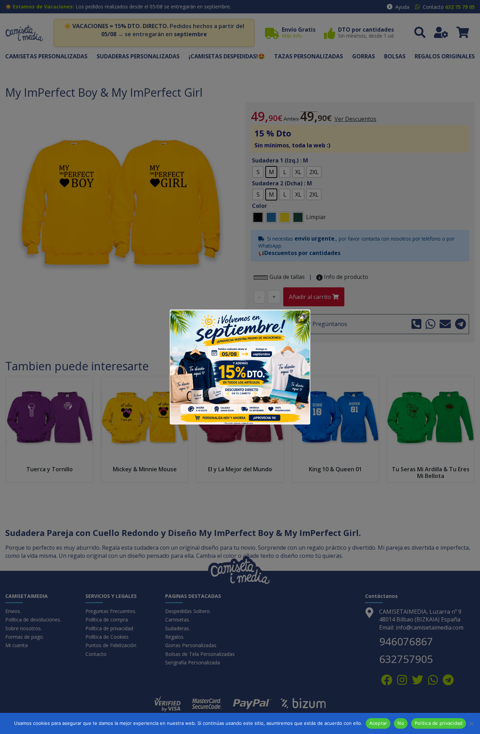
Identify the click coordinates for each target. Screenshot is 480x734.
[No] (471, 723)
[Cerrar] (301, 318)
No (400, 723)
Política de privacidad (439, 723)
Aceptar (378, 723)
